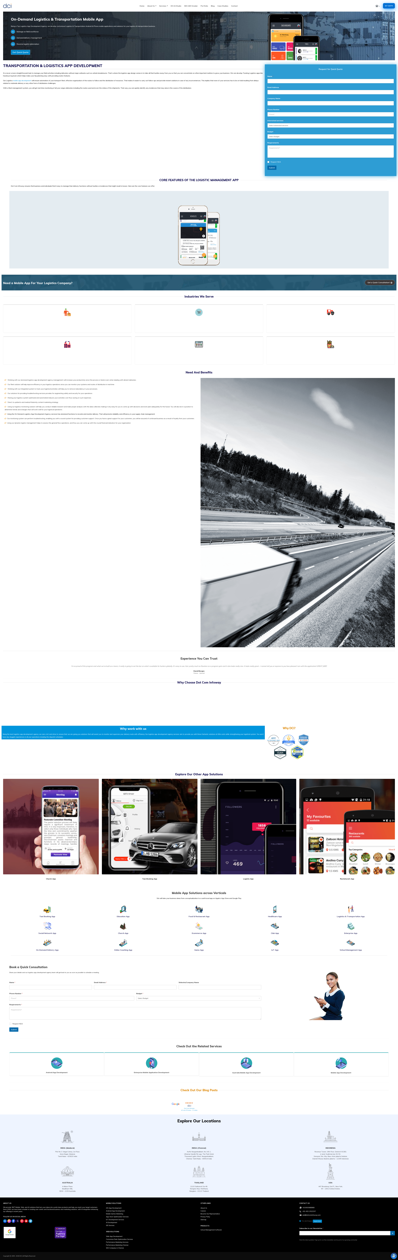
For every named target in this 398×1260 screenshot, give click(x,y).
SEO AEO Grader (191, 6)
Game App (199, 950)
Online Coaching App (123, 950)
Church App (123, 933)
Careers (203, 1211)
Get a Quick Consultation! (379, 282)
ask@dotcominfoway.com (311, 1215)
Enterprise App (350, 933)
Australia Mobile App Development (246, 1073)
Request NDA (276, 162)
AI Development (111, 1222)
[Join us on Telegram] (30, 1221)
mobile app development (22, 80)
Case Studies (222, 6)
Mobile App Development (341, 1073)
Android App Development (57, 1072)
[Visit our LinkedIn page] (5, 1221)
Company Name (273, 98)
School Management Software (211, 1230)
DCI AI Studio (176, 6)
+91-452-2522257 (309, 1211)
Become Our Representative (210, 1214)
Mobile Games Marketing (114, 1214)
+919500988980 (308, 1208)
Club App (275, 933)
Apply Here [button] (317, 1221)
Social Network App (47, 933)
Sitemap (203, 1220)
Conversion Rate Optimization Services (119, 1239)
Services (162, 6)
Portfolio (204, 6)
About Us (151, 6)
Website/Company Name (189, 982)
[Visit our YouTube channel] (26, 1221)
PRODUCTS (205, 1226)
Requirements (273, 143)
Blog (213, 6)
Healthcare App (275, 916)
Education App (123, 916)
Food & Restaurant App (199, 916)
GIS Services (110, 1225)
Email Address (273, 87)
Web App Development (114, 1236)
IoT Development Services (115, 1220)
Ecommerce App (199, 933)
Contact (234, 6)
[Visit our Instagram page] (9, 1221)
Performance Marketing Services (117, 1242)
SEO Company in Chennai (115, 1248)
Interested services (276, 121)
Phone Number (274, 110)
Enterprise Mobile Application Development (151, 1072)
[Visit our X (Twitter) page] (18, 1221)
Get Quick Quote (21, 52)
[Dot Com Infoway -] (7, 6)
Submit (272, 168)
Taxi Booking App (47, 916)
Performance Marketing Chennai (117, 1245)
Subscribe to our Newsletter (311, 1228)
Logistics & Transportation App (351, 916)
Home (142, 6)
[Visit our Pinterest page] (22, 1221)
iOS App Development (113, 1208)
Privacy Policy (205, 1217)
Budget (270, 132)
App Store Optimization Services (117, 1217)
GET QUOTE (389, 6)
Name (270, 76)
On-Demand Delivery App (47, 950)
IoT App (274, 950)
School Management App (351, 950)
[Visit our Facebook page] (13, 1221)
